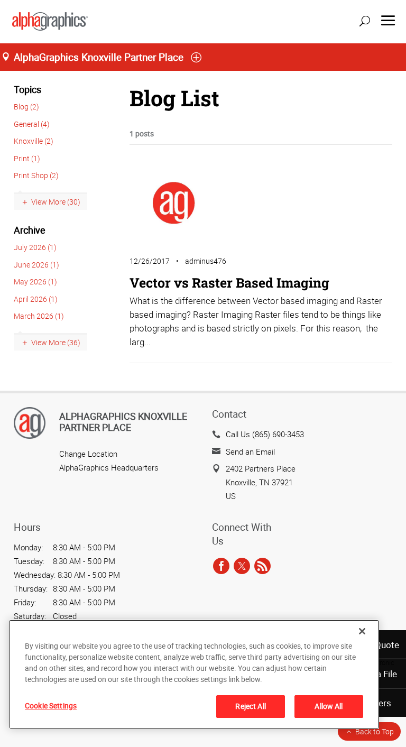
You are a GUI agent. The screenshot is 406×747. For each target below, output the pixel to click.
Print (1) (27, 158)
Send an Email (250, 451)
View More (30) (55, 202)
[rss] (262, 566)
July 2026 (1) (35, 247)
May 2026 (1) (35, 281)
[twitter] (242, 566)
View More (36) (55, 342)
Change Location (88, 453)
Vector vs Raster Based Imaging (229, 282)
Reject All (250, 706)
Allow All (329, 706)
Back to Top (374, 731)
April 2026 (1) (36, 299)
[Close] (362, 631)
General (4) (32, 124)
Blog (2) (26, 107)
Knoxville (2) (33, 141)
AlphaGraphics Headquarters (109, 467)
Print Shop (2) (36, 175)
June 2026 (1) (36, 265)
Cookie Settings (51, 705)
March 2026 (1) (39, 316)
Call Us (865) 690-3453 (265, 434)
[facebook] (221, 566)
